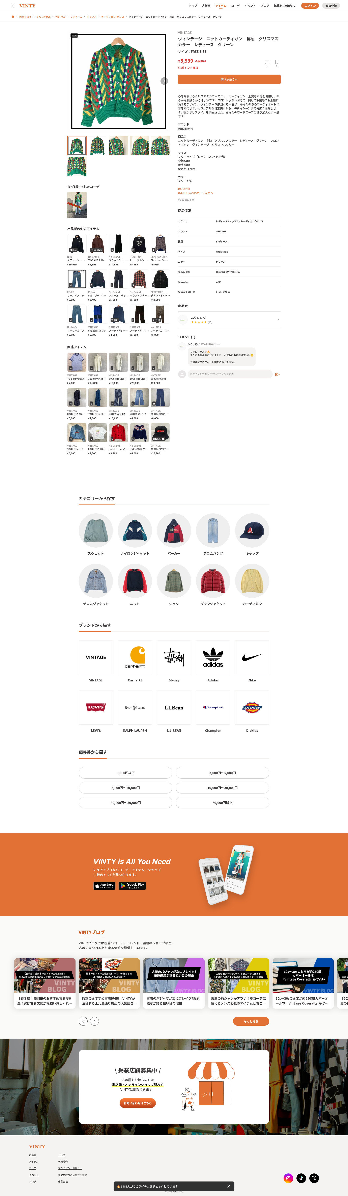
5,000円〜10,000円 (125, 787)
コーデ (235, 6)
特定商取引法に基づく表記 (72, 1174)
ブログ (265, 6)
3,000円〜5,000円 (222, 772)
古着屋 (206, 6)
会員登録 (331, 6)
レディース (76, 16)
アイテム (220, 6)
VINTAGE (60, 16)
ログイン (310, 6)
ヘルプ (61, 1154)
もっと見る (251, 1021)
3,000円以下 (126, 772)
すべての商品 (43, 16)
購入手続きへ (229, 79)
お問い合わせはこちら (138, 1103)
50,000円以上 (222, 802)
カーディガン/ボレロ (112, 16)
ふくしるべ (194, 344)
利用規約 (63, 1161)
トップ (193, 6)
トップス (91, 16)
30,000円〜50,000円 (126, 802)
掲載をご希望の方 (285, 6)
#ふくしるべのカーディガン (195, 193)
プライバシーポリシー (70, 1168)
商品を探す (25, 16)
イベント (250, 6)
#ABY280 (184, 189)
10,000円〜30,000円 (222, 787)
